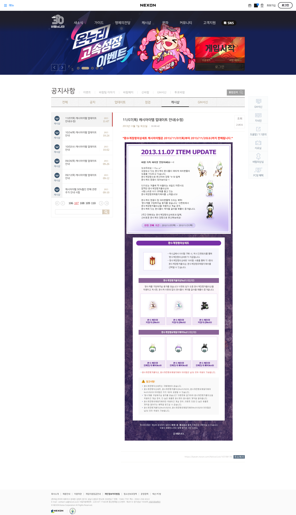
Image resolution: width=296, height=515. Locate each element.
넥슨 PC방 (156, 494)
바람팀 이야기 (107, 92)
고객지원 (209, 23)
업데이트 (120, 102)
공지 (92, 102)
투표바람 (180, 92)
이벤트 (87, 92)
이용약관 (78, 494)
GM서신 (161, 92)
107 (76, 203)
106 (71, 203)
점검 (147, 102)
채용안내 (66, 494)
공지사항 (63, 90)
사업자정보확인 (155, 502)
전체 (65, 102)
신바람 (145, 92)
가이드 (99, 23)
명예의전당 (122, 23)
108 (82, 203)
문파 (165, 23)
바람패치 (128, 92)
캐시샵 (146, 23)
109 (87, 203)
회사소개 (55, 494)
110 (93, 203)
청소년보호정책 (130, 494)
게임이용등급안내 (93, 494)
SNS (229, 23)
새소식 (78, 23)
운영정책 (144, 494)
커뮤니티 (186, 23)
